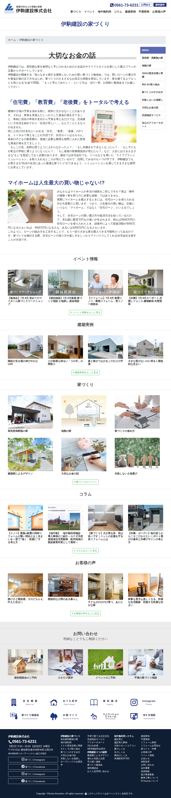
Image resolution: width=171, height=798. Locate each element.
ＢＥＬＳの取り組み (70, 749)
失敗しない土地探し (152, 99)
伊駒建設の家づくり (31, 39)
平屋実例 (144, 11)
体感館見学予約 (121, 758)
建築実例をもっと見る (86, 372)
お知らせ (145, 758)
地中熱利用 (104, 11)
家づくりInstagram (35, 759)
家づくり (75, 11)
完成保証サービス (151, 115)
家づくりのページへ (86, 482)
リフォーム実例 (148, 742)
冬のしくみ (119, 752)
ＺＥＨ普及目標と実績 (71, 745)
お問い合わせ (147, 765)
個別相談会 (92, 768)
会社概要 (145, 768)
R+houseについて (149, 781)
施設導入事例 (120, 742)
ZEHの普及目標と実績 (152, 75)
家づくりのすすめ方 (152, 92)
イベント (89, 11)
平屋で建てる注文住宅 (98, 736)
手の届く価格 (93, 761)
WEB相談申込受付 (96, 749)
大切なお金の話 (150, 107)
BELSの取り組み (151, 84)
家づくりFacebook (35, 767)
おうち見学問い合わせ (98, 771)
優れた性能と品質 (96, 758)
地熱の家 (146, 65)
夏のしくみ (119, 749)
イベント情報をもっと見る (86, 312)
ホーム (12, 39)
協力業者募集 (147, 774)
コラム (118, 11)
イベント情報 (147, 755)
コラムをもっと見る (86, 550)
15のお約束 (92, 745)
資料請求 (160, 4)
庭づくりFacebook (35, 781)
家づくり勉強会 (95, 765)
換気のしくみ (120, 755)
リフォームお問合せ (150, 745)
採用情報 (145, 771)
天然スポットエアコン (125, 745)
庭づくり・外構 (148, 749)
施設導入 (118, 739)
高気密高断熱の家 (69, 739)
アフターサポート (96, 742)
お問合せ (145, 4)
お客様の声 (159, 11)
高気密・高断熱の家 (152, 57)
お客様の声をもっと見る (86, 613)
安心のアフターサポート (152, 125)
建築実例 (130, 11)
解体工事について (149, 777)
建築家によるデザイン (98, 755)
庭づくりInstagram (35, 774)
